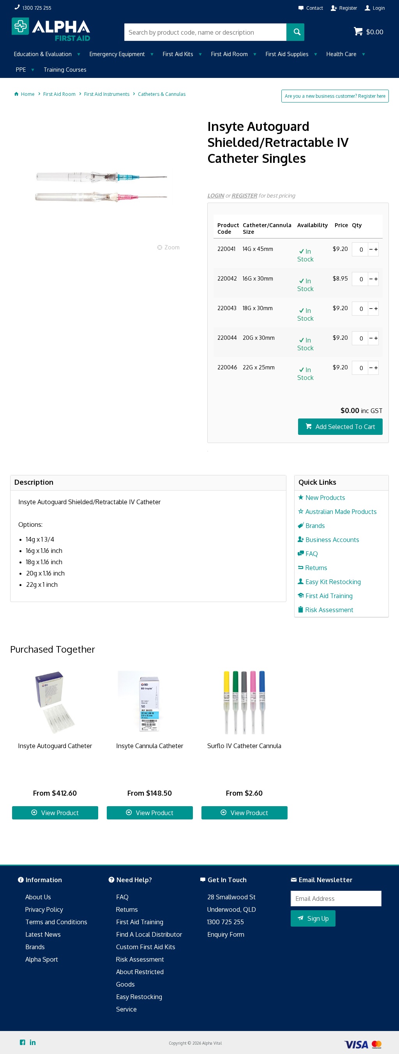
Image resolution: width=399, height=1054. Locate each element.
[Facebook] (23, 1043)
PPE (21, 69)
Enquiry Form (225, 934)
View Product (60, 813)
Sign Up (318, 918)
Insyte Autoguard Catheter (55, 746)
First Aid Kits (178, 54)
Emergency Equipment (117, 54)
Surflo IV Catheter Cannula (244, 746)
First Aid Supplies (287, 54)
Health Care (342, 54)
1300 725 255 (225, 922)
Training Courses (65, 69)
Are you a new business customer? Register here (335, 96)
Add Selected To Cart (345, 427)
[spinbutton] (360, 249)
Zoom (172, 247)
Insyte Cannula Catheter (149, 746)
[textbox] (205, 32)
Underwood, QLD (231, 909)
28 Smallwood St (231, 897)
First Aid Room (229, 54)
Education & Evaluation (43, 54)
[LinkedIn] (33, 1043)
